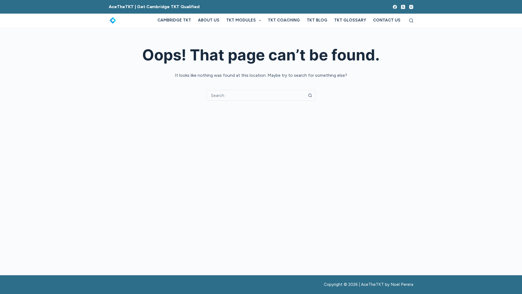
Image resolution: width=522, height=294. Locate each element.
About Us (208, 20)
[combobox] (256, 95)
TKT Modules (241, 20)
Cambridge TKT (174, 20)
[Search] (411, 21)
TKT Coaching (284, 20)
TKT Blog (317, 20)
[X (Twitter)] (403, 7)
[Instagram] (411, 7)
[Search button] (310, 95)
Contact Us (386, 20)
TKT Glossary (350, 20)
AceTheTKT (372, 284)
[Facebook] (395, 7)
